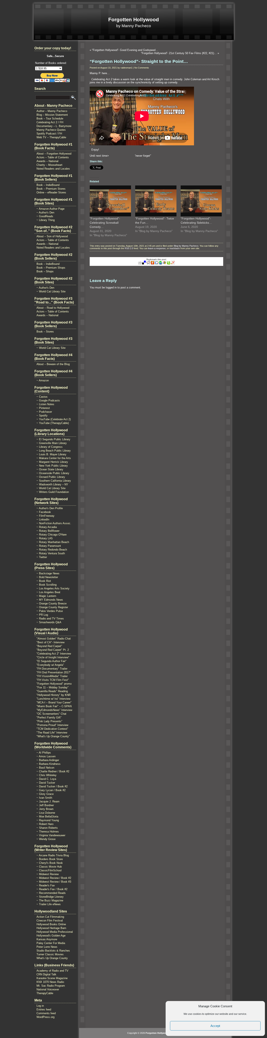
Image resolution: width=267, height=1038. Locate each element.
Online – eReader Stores (51, 192)
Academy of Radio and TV (52, 970)
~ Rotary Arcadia (47, 527)
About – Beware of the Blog (53, 364)
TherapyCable (45, 993)
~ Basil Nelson (45, 767)
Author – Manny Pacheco (52, 111)
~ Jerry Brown (45, 809)
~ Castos (42, 396)
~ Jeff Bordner (45, 805)
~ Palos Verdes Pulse (50, 611)
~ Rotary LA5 (45, 538)
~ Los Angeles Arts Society (53, 588)
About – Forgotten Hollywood (54, 153)
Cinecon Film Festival (50, 920)
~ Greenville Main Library (52, 443)
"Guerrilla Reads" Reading (52, 691)
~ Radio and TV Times (50, 618)
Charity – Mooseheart (49, 164)
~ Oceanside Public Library (53, 473)
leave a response (157, 248)
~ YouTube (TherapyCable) (53, 423)
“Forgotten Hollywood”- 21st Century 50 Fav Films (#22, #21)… (179, 53)
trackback (175, 248)
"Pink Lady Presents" (49, 721)
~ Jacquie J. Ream (48, 801)
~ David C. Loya (46, 778)
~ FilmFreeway (45, 515)
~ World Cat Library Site (51, 291)
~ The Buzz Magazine (50, 900)
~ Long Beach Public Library (54, 450)
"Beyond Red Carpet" (49, 646)
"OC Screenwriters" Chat (51, 713)
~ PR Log (42, 614)
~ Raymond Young (48, 820)
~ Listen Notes (45, 404)
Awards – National (47, 161)
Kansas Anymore (47, 939)
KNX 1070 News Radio (50, 981)
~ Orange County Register (52, 607)
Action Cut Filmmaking (50, 916)
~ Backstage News (48, 573)
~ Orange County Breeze (52, 603)
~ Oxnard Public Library (51, 476)
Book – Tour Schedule (50, 118)
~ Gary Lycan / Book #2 (51, 790)
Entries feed (44, 1009)
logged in (111, 287)
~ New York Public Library (52, 465)
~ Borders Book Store (50, 859)
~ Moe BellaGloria (47, 816)
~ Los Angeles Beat (48, 592)
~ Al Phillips (44, 752)
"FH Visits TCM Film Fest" (53, 679)
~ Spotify (42, 415)
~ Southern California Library (54, 480)
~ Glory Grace (45, 794)
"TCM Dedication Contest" (52, 728)
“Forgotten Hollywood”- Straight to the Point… (139, 61)
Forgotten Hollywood (133, 19)
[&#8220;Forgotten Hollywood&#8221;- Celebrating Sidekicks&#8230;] (201, 200)
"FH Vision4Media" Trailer (52, 676)
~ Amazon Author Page (50, 208)
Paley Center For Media (51, 943)
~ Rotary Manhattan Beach (53, 542)
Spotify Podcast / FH (49, 133)
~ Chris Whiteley (47, 775)
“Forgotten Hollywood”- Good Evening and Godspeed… (125, 50)
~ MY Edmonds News (50, 599)
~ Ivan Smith (44, 797)
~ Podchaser (44, 411)
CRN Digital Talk (46, 974)
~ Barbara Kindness (48, 763)
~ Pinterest (43, 408)
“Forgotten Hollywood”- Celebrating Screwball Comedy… (105, 222)
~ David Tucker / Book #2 (52, 786)
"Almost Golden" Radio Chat (54, 638)
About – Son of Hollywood (52, 236)
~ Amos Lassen (46, 756)
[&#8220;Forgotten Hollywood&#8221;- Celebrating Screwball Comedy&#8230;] (110, 200)
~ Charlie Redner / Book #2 (53, 771)
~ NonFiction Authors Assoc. (54, 523)
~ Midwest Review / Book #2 (54, 877)
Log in (40, 1005)
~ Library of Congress (50, 446)
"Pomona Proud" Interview (52, 725)
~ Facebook (44, 512)
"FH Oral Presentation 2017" (54, 672)
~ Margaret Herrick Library (52, 461)
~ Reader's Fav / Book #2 (52, 889)
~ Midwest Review (48, 874)
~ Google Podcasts (48, 400)
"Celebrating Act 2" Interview (54, 653)
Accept (215, 1026)
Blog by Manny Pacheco (186, 246)
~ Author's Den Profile (50, 508)
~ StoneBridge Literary (50, 896)
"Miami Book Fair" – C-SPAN (54, 706)
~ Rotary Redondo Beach (52, 549)
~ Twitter (42, 557)
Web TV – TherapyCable (51, 137)
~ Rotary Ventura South (51, 553)
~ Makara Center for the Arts (54, 458)
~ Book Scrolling (47, 584)
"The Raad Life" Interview (52, 732)
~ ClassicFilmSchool (49, 870)
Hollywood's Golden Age (51, 935)
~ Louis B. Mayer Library (51, 454)
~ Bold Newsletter (47, 577)
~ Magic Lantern (46, 596)
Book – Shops (45, 271)
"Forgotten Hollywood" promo (54, 683)
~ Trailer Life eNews (49, 904)
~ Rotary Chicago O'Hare (52, 534)
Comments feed (46, 1013)
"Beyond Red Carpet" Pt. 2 (53, 649)
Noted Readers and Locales (53, 168)
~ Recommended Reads (51, 893)
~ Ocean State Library (50, 469)
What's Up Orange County (52, 958)
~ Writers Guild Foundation (53, 492)
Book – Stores (45, 331)
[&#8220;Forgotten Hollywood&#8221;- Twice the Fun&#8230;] (155, 200)
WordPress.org (45, 1017)
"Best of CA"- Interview (50, 642)
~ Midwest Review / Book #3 (54, 881)
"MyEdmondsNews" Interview (54, 710)
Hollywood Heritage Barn (51, 928)
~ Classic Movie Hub (49, 866)
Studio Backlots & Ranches (53, 950)
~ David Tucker (46, 782)
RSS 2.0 (129, 248)
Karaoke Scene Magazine (52, 978)
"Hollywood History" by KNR (54, 695)
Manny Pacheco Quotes (51, 129)
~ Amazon (43, 380)
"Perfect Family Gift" (49, 717)
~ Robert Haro (45, 824)
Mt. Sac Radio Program (51, 985)
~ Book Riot (44, 580)
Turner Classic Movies (50, 954)
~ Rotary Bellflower (48, 530)
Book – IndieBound (48, 185)
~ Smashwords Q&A (49, 622)
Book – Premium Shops (51, 267)
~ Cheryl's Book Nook (50, 862)
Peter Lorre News (47, 946)
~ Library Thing (46, 220)
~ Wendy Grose (46, 839)
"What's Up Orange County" (53, 736)
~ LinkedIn (43, 519)
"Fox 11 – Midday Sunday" (53, 687)
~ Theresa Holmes (48, 831)
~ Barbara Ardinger (48, 760)
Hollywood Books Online (51, 924)
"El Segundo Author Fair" (52, 661)
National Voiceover (48, 989)
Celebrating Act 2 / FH (50, 122)
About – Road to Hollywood (53, 307)
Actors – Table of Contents (53, 157)
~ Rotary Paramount (49, 545)
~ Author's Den (45, 212)
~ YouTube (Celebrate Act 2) (54, 419)
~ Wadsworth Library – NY (52, 484)
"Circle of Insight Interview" (53, 657)
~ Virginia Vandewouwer (51, 835)
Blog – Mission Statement (52, 114)
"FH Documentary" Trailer (52, 668)
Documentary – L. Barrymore (54, 126)
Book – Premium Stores (51, 188)
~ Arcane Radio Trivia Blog (53, 855)
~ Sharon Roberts (47, 827)
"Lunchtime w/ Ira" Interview (53, 698)
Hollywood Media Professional (55, 931)
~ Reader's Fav (46, 885)
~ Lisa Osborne (46, 812)
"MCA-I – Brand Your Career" (54, 702)
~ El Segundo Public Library (53, 439)
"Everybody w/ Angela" (50, 664)
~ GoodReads (45, 216)
